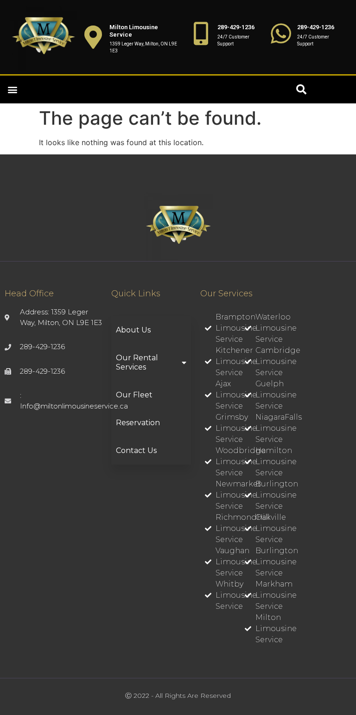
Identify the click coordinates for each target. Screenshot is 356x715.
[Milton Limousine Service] (93, 37)
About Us (133, 330)
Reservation (138, 422)
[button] (12, 89)
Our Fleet (134, 394)
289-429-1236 (235, 27)
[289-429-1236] (201, 33)
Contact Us (136, 450)
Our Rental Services (137, 362)
